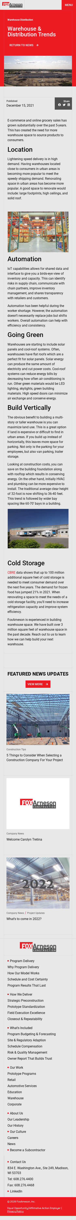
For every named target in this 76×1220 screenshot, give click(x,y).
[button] (59, 105)
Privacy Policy (15, 1211)
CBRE (11, 572)
